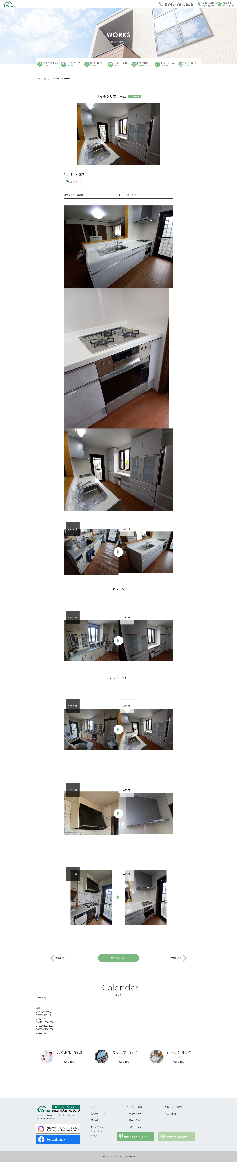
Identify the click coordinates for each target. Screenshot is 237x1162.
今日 (38, 1008)
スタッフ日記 (135, 1126)
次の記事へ (176, 958)
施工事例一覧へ (118, 958)
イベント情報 (135, 1106)
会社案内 (171, 1113)
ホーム (39, 78)
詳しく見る (69, 1062)
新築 (95, 1135)
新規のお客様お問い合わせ (208, 4)
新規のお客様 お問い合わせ (135, 1136)
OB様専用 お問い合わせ (177, 1136)
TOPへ (94, 1106)
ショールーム (135, 1113)
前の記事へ (60, 958)
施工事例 (48, 78)
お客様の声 (134, 1120)
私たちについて (98, 1113)
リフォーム (98, 1130)
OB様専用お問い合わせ (228, 4)
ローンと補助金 (174, 1106)
